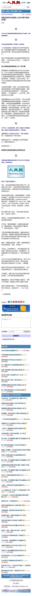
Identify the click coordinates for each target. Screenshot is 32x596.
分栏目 (8, 11)
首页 (3, 11)
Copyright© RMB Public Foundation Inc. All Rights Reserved (16, 576)
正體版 (28, 2)
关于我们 (16, 583)
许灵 (2, 23)
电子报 (23, 2)
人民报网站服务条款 (16, 580)
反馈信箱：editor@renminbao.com (16, 586)
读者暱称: (4, 331)
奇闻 (12, 11)
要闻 (16, 11)
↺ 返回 (4, 2)
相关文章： (5, 346)
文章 (20, 11)
